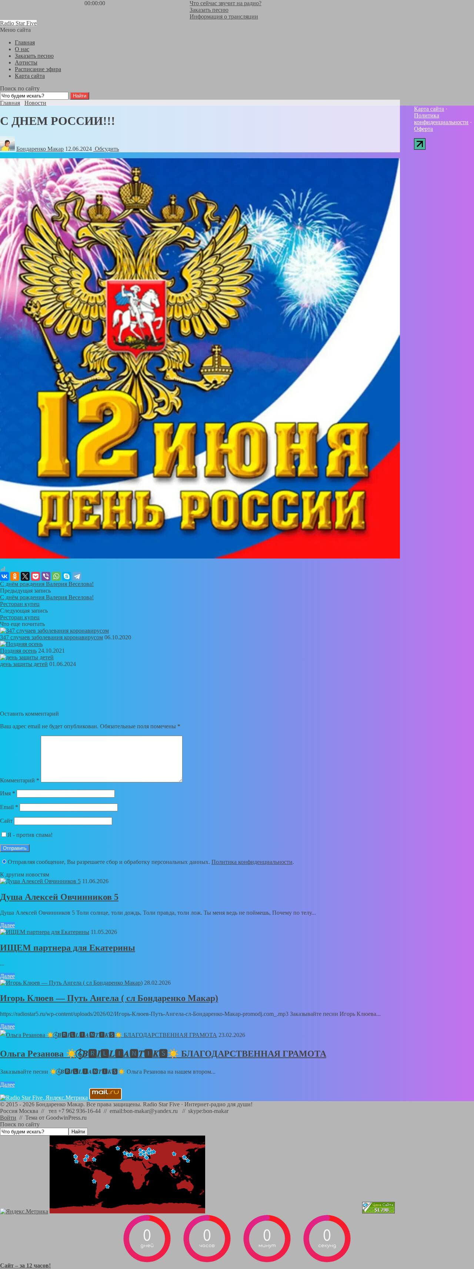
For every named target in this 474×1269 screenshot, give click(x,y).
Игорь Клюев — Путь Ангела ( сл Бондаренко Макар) (109, 998)
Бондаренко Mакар (40, 149)
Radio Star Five (18, 23)
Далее (7, 925)
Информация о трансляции (224, 16)
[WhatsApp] (56, 576)
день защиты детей (24, 664)
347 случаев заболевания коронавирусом (51, 637)
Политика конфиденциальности (252, 862)
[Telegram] (77, 576)
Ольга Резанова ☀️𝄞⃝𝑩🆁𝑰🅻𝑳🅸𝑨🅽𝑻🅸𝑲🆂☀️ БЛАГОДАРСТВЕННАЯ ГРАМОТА (163, 1053)
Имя (7, 793)
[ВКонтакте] (4, 576)
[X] (25, 576)
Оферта (423, 129)
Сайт (6, 821)
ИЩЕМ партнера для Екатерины (67, 947)
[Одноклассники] (14, 576)
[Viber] (45, 576)
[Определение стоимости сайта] (378, 1211)
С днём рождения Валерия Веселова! (47, 584)
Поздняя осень (18, 650)
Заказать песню (209, 10)
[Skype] (66, 576)
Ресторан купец (20, 604)
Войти (8, 1117)
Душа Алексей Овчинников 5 (59, 897)
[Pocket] (35, 576)
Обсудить (106, 149)
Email (9, 807)
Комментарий (19, 780)
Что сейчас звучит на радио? (225, 3)
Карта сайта (429, 109)
